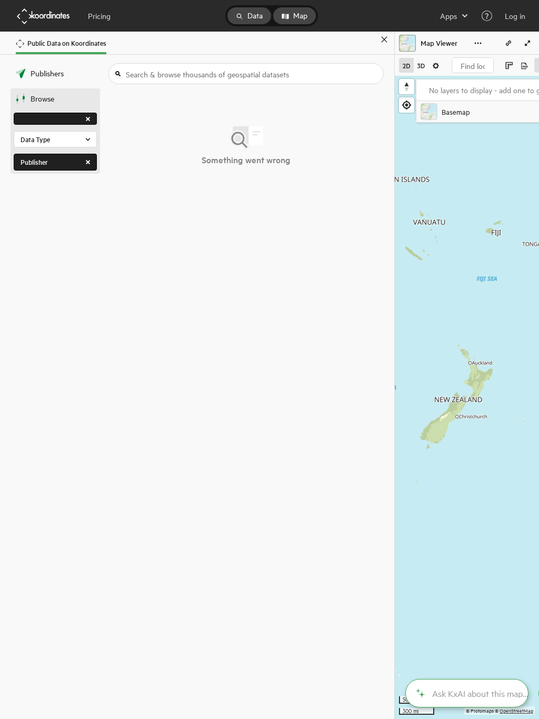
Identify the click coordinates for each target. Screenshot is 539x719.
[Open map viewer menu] (478, 43)
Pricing (99, 16)
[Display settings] (435, 65)
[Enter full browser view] (527, 43)
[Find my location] (406, 105)
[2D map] (406, 65)
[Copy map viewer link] (508, 43)
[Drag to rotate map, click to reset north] (406, 86)
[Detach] (369, 39)
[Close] (384, 39)
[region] (467, 397)
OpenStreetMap (516, 710)
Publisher (34, 162)
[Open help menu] (486, 15)
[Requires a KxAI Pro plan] (467, 693)
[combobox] (473, 65)
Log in (515, 16)
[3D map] (421, 65)
